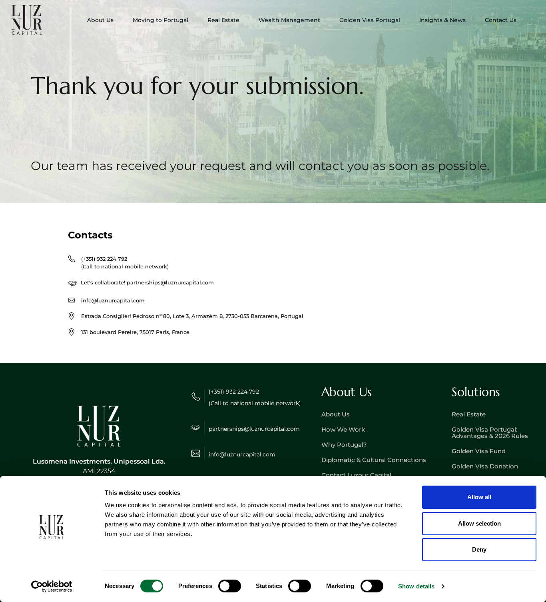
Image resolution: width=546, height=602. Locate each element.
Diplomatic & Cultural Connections (373, 460)
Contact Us (500, 20)
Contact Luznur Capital (356, 475)
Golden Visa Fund (479, 451)
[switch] (229, 586)
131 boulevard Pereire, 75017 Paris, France (135, 332)
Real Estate (469, 414)
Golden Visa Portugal (369, 20)
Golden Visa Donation (485, 466)
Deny (479, 549)
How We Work (343, 429)
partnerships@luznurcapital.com (254, 428)
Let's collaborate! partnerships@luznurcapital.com (147, 282)
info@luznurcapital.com (113, 300)
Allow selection (479, 523)
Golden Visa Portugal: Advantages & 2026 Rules (490, 433)
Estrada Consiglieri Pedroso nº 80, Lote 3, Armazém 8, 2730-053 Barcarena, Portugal (192, 316)
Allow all (479, 497)
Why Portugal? (344, 444)
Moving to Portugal (160, 20)
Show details (416, 586)
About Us (100, 20)
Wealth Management (289, 20)
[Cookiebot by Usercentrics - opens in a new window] (52, 586)
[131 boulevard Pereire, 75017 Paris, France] (71, 332)
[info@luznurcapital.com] (71, 300)
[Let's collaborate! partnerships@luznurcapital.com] (73, 284)
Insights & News (442, 20)
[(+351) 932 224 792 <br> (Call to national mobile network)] (71, 258)
